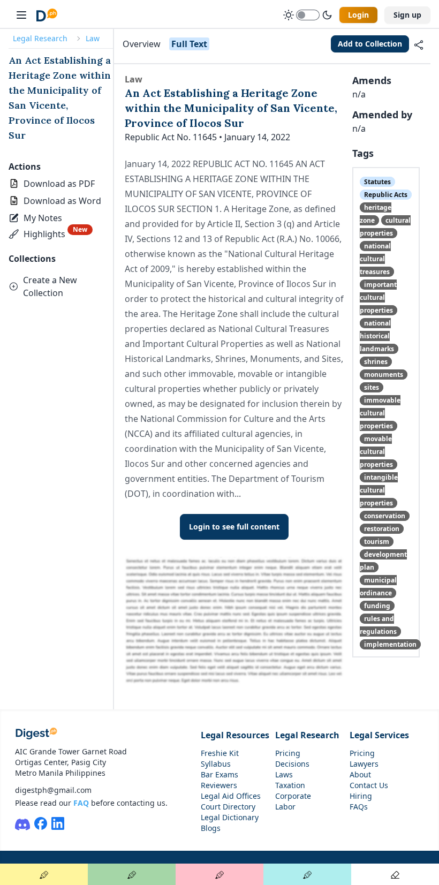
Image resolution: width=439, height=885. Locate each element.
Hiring (361, 796)
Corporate (293, 796)
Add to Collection (370, 44)
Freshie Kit (220, 753)
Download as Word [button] (62, 201)
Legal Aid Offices (231, 796)
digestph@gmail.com (53, 790)
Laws (284, 774)
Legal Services (379, 735)
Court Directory (228, 806)
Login (358, 15)
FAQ (81, 803)
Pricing (287, 753)
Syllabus (216, 764)
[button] (36, 217)
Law (93, 38)
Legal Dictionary (230, 817)
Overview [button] (142, 44)
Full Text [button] (189, 44)
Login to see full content (234, 526)
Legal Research (40, 38)
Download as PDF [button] (59, 184)
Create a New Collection (50, 286)
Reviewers (219, 785)
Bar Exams (219, 774)
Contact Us (369, 785)
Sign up (407, 15)
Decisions (292, 764)
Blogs (211, 828)
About (360, 774)
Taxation (290, 785)
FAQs (359, 806)
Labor (285, 806)
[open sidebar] (21, 15)
